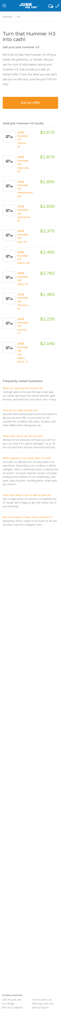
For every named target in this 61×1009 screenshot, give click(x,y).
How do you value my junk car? (20, 410)
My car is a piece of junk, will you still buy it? (28, 517)
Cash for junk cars (12, 999)
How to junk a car (42, 999)
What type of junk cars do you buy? (23, 436)
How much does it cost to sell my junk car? (27, 495)
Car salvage (8, 1003)
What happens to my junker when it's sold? (27, 458)
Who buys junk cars (43, 1003)
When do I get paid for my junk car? (23, 388)
